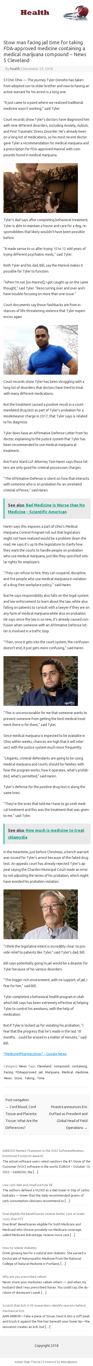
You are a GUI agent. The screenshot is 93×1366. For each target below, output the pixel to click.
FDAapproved (26, 1072)
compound (61, 1066)
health (15, 69)
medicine (81, 1072)
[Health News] (46, 19)
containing (79, 1066)
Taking (29, 1078)
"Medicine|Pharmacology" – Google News (35, 1054)
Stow (18, 1078)
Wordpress (69, 1362)
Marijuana (52, 1072)
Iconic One (22, 1362)
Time (40, 1078)
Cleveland (44, 1066)
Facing (8, 1072)
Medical (67, 1072)
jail (41, 1072)
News (23, 1066)
